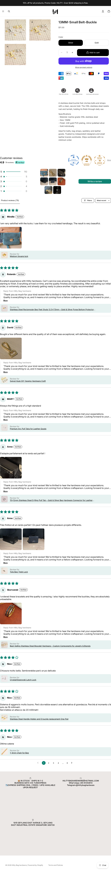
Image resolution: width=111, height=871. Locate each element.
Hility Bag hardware (19, 865)
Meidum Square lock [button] (19, 256)
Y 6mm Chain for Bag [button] (19, 753)
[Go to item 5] (53, 181)
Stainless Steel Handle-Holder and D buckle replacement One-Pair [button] (39, 719)
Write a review (95, 181)
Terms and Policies (55, 865)
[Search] (9, 11)
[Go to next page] (72, 763)
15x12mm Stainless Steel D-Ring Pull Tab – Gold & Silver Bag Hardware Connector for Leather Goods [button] (51, 500)
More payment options (83, 67)
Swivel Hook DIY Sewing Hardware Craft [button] (28, 381)
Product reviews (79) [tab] (10, 200)
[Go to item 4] (44, 181)
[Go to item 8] (57, 190)
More (109, 160)
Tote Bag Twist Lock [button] (19, 572)
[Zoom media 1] (15, 30)
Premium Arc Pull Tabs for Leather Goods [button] (28, 429)
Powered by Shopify (35, 865)
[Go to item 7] (48, 190)
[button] (13, 171)
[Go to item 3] (61, 173)
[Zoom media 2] (40, 30)
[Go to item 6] (61, 181)
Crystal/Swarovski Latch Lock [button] (23, 680)
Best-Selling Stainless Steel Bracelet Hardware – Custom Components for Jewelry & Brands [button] (50, 646)
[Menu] (3, 11)
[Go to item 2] (53, 173)
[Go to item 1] (44, 173)
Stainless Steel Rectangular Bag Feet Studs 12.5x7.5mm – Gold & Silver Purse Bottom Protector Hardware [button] (52, 309)
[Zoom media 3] (15, 54)
